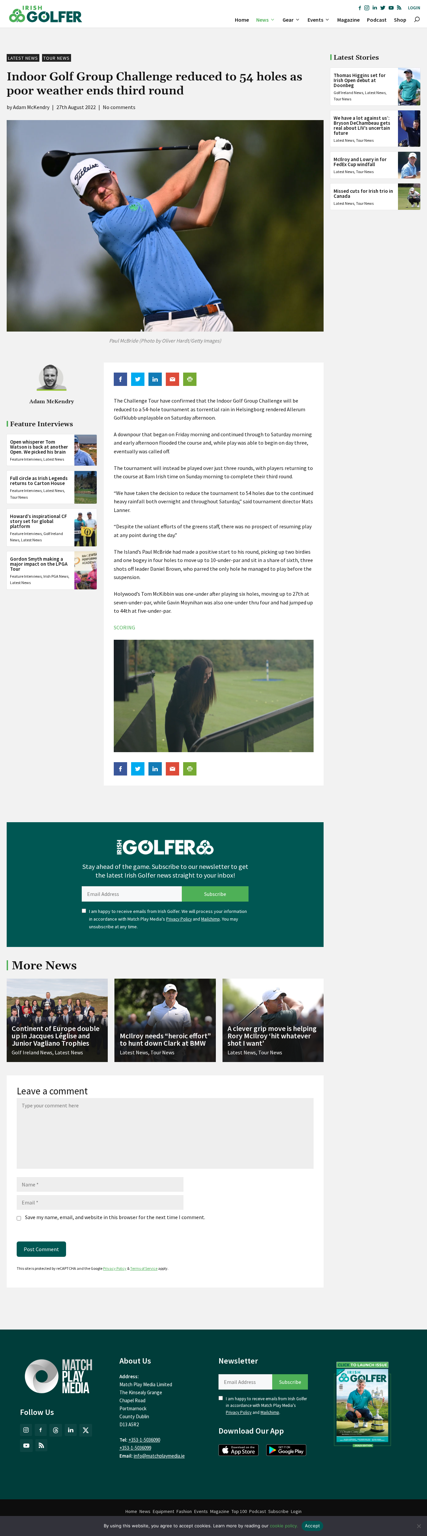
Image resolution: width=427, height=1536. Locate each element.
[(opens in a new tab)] (362, 1403)
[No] (418, 1526)
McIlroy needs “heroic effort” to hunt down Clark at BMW (165, 1039)
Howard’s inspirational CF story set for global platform (38, 521)
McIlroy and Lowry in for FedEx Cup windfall (360, 161)
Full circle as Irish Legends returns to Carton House (39, 481)
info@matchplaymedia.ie (159, 1456)
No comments (119, 107)
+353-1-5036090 (144, 1440)
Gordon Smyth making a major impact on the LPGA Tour (38, 564)
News (262, 19)
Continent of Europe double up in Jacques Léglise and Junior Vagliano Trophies (55, 1036)
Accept (312, 1525)
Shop (400, 19)
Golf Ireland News (348, 92)
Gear (288, 19)
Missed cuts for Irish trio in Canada (363, 193)
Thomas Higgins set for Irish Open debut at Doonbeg (360, 80)
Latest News (23, 58)
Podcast (377, 19)
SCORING (124, 627)
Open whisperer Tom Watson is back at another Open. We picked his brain (39, 447)
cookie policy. (284, 1525)
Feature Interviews (26, 459)
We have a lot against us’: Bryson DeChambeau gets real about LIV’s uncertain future (362, 125)
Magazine (348, 19)
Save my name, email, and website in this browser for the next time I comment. (115, 1217)
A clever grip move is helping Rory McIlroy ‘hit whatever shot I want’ (272, 1036)
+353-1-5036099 (135, 1448)
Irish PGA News (55, 576)
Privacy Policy (179, 919)
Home (242, 19)
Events (315, 19)
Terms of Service (143, 1268)
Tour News (56, 58)
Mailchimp (210, 919)
